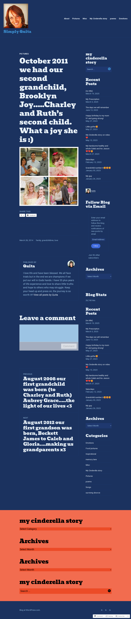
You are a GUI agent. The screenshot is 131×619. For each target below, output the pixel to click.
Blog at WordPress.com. (29, 610)
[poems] (110, 610)
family (38, 240)
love (56, 240)
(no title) (89, 91)
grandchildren (48, 240)
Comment (69, 346)
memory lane (91, 459)
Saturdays (90, 159)
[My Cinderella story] (101, 610)
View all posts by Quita (45, 294)
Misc (85, 18)
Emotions (123, 18)
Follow (96, 246)
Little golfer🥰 (92, 126)
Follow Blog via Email (98, 204)
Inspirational (91, 454)
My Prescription (92, 99)
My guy (89, 176)
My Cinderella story (98, 18)
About (66, 18)
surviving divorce (93, 493)
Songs (88, 487)
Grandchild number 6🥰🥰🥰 (98, 168)
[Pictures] (105, 610)
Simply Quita (17, 31)
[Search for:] (99, 69)
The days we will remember (97, 107)
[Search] (109, 69)
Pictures (76, 18)
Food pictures (92, 448)
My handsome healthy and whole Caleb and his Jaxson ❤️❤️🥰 (97, 148)
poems (113, 18)
